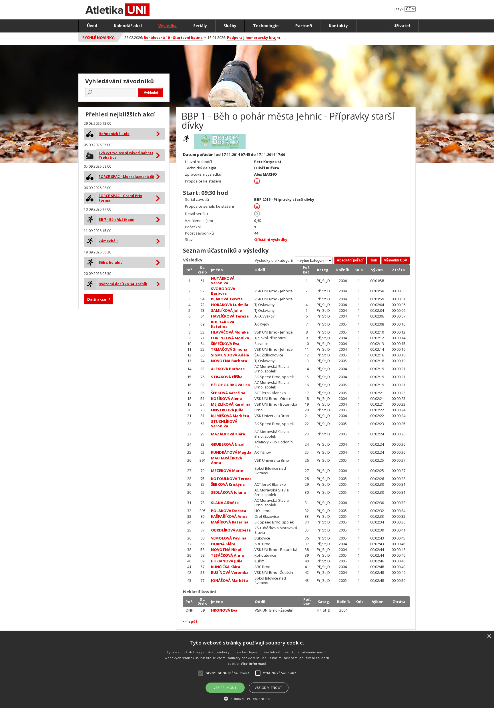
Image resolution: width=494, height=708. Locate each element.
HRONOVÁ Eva (224, 610)
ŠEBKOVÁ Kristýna (228, 484)
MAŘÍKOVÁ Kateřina (229, 522)
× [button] (489, 636)
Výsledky (167, 25)
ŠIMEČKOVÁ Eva (225, 343)
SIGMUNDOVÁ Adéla (230, 355)
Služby (230, 25)
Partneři (303, 25)
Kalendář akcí (128, 25)
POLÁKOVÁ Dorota (228, 510)
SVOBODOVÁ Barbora (223, 291)
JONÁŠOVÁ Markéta (229, 580)
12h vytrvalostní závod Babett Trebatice (126, 155)
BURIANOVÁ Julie (226, 561)
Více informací (253, 663)
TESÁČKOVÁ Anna (227, 555)
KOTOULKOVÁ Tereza (231, 478)
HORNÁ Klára (223, 543)
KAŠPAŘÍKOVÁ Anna (229, 516)
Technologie (266, 25)
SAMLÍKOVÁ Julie (226, 310)
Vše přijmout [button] (225, 687)
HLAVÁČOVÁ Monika (230, 332)
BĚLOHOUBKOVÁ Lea (230, 384)
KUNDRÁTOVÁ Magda (231, 452)
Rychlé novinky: (98, 37)
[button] (247, 698)
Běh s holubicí (111, 262)
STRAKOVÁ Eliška (226, 376)
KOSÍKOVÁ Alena (226, 398)
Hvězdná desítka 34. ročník (123, 283)
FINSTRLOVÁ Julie (227, 409)
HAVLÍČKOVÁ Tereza (230, 316)
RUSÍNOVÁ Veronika (229, 572)
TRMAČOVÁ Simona (229, 349)
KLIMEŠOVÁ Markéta (230, 415)
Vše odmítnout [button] (268, 687)
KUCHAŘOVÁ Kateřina (222, 324)
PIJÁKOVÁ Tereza (227, 299)
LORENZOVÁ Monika (230, 337)
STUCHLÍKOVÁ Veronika (224, 424)
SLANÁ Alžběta (225, 502)
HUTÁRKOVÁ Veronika (222, 280)
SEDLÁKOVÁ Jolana (228, 492)
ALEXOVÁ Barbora (228, 368)
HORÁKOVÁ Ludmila (229, 304)
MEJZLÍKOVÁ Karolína (230, 404)
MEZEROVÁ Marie (227, 470)
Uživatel (401, 25)
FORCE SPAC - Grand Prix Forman (120, 198)
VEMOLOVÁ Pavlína (228, 538)
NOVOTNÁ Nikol (226, 549)
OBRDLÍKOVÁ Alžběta (231, 530)
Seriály (200, 25)
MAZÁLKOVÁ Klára (228, 434)
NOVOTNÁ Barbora (229, 360)
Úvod (92, 25)
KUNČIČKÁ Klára (225, 566)
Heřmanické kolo (114, 133)
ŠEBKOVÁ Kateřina (228, 392)
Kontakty (338, 25)
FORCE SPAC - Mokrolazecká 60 (126, 176)
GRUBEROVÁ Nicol (227, 444)
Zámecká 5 (108, 241)
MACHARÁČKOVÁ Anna (226, 460)
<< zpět (190, 621)
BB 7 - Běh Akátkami (116, 219)
